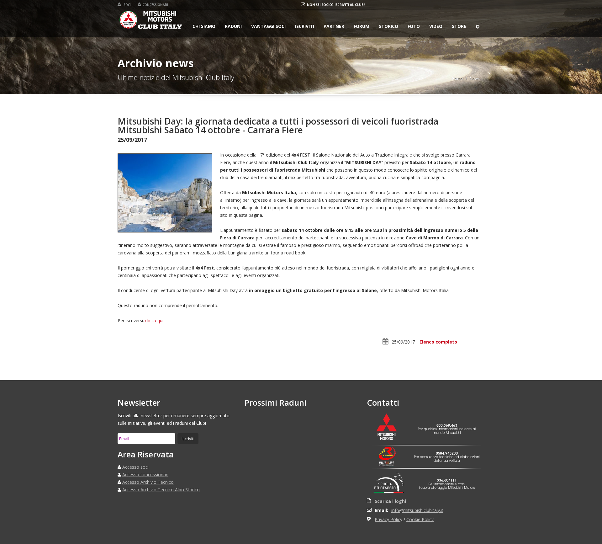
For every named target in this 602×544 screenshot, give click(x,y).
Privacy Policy (388, 519)
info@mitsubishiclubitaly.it (417, 510)
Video (435, 26)
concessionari (155, 5)
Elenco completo (438, 342)
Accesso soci (135, 467)
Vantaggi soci (268, 26)
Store (459, 26)
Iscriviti (304, 26)
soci (127, 5)
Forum (361, 26)
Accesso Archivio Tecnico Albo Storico (161, 490)
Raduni (233, 26)
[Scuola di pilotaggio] (390, 484)
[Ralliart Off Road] (390, 464)
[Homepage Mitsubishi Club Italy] (151, 21)
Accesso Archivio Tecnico (148, 482)
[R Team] (390, 453)
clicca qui (154, 320)
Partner (334, 26)
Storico (388, 26)
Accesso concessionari (145, 474)
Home (457, 78)
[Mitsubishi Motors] (390, 427)
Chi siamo (204, 26)
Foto (414, 26)
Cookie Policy (420, 519)
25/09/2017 (403, 342)
